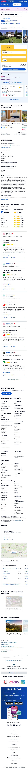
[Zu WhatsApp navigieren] (20, 725)
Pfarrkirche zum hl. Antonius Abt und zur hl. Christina (10, 568)
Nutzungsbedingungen (14, 741)
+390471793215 (9, 539)
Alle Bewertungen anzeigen (14, 379)
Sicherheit (14, 760)
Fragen (23, 27)
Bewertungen (12, 27)
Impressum (14, 763)
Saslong (5, 576)
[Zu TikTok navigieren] (14, 725)
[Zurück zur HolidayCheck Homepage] (5, 4)
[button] (11, 36)
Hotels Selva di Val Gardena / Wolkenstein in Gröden (12, 648)
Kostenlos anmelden (21, 8)
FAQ (14, 731)
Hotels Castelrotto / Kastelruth (7, 646)
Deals (3, 1)
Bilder (18, 27)
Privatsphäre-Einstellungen (14, 747)
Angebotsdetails (18, 520)
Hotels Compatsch (5, 644)
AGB (14, 752)
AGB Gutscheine (14, 755)
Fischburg (5, 578)
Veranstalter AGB (14, 739)
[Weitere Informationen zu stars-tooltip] (21, 14)
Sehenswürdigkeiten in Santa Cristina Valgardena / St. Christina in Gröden (11, 583)
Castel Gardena (6, 573)
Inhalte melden (14, 733)
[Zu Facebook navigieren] (8, 725)
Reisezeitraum (5, 50)
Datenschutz (14, 744)
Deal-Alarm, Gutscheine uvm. (14, 736)
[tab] (7, 47)
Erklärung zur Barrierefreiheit (14, 757)
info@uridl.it (8, 537)
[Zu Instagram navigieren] (11, 725)
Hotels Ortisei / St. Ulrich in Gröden (8, 642)
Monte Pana (5, 571)
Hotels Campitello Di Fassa (6, 649)
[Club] (8, 9)
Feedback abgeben (14, 672)
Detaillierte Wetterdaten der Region (14, 660)
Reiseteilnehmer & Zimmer (8, 55)
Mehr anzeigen (4, 199)
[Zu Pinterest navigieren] (17, 725)
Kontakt (20, 1)
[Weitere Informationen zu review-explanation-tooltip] (16, 20)
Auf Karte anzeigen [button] (6, 18)
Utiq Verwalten (14, 749)
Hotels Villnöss (4, 651)
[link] (23, 4)
